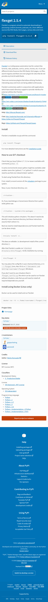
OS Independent (10, 391)
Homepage (8, 311)
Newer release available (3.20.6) (15, 328)
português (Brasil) (39, 585)
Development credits (23, 505)
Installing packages (23, 447)
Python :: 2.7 (9, 402)
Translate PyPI (23, 500)
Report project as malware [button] (24, 418)
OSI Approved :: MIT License (14, 385)
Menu (41, 4)
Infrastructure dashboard (23, 473)
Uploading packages (23, 450)
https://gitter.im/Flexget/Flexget (13, 119)
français (23, 585)
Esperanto (29, 588)
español (17, 585)
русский (16, 588)
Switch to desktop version (24, 573)
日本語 (30, 585)
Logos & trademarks (24, 479)
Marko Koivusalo (13, 358)
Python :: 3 (9, 404)
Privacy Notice (23, 526)
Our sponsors (24, 482)
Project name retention (23, 455)
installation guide (35, 149)
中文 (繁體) (41, 587)
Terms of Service (23, 518)
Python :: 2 (9, 400)
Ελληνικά (18, 587)
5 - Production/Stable (12, 378)
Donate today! (24, 551)
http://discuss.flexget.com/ (15, 112)
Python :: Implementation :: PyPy (16, 411)
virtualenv (31, 181)
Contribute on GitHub (23, 497)
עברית (22, 588)
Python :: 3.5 (9, 407)
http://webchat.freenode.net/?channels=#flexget (23, 116)
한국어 (36, 588)
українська (10, 587)
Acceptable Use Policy (23, 529)
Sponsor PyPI (24, 503)
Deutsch (25, 587)
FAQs (24, 458)
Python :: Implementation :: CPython (18, 409)
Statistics (24, 476)
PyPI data (6, 321)
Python (7, 397)
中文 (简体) (32, 587)
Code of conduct (23, 523)
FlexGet (4, 66)
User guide (23, 453)
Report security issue (24, 521)
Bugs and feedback (24, 494)
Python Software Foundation (29, 557)
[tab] (24, 46)
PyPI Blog (23, 471)
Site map (24, 563)
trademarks (12, 557)
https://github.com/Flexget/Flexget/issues (21, 123)
